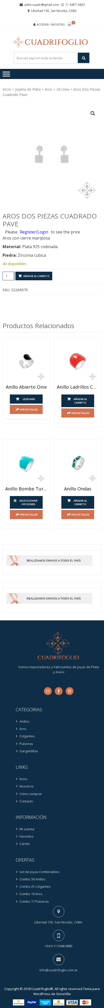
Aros (48, 89)
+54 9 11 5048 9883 (58, 946)
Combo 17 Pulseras (34, 901)
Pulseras (26, 743)
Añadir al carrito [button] (80, 401)
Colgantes (27, 736)
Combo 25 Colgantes (35, 886)
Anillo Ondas (77, 489)
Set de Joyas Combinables (39, 871)
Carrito (24, 843)
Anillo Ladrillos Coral (78, 387)
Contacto (26, 801)
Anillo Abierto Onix (26, 387)
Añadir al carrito (36, 276)
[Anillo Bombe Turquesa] (26, 463)
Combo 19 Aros (30, 894)
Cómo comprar (30, 794)
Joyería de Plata (28, 89)
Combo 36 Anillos (32, 879)
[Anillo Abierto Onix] (26, 361)
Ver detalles (29, 409)
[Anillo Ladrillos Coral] (78, 361)
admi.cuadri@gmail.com (41, 5)
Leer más (29, 399)
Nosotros (26, 786)
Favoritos (26, 836)
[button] (92, 113)
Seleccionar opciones (28, 502)
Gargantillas (28, 751)
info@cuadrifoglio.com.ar (58, 970)
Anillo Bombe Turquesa (26, 489)
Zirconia (62, 89)
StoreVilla (63, 994)
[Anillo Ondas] (78, 463)
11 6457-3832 (75, 5)
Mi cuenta (26, 829)
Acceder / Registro (51, 24)
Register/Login (34, 232)
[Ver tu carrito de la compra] (69, 24)
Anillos (24, 721)
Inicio (7, 89)
